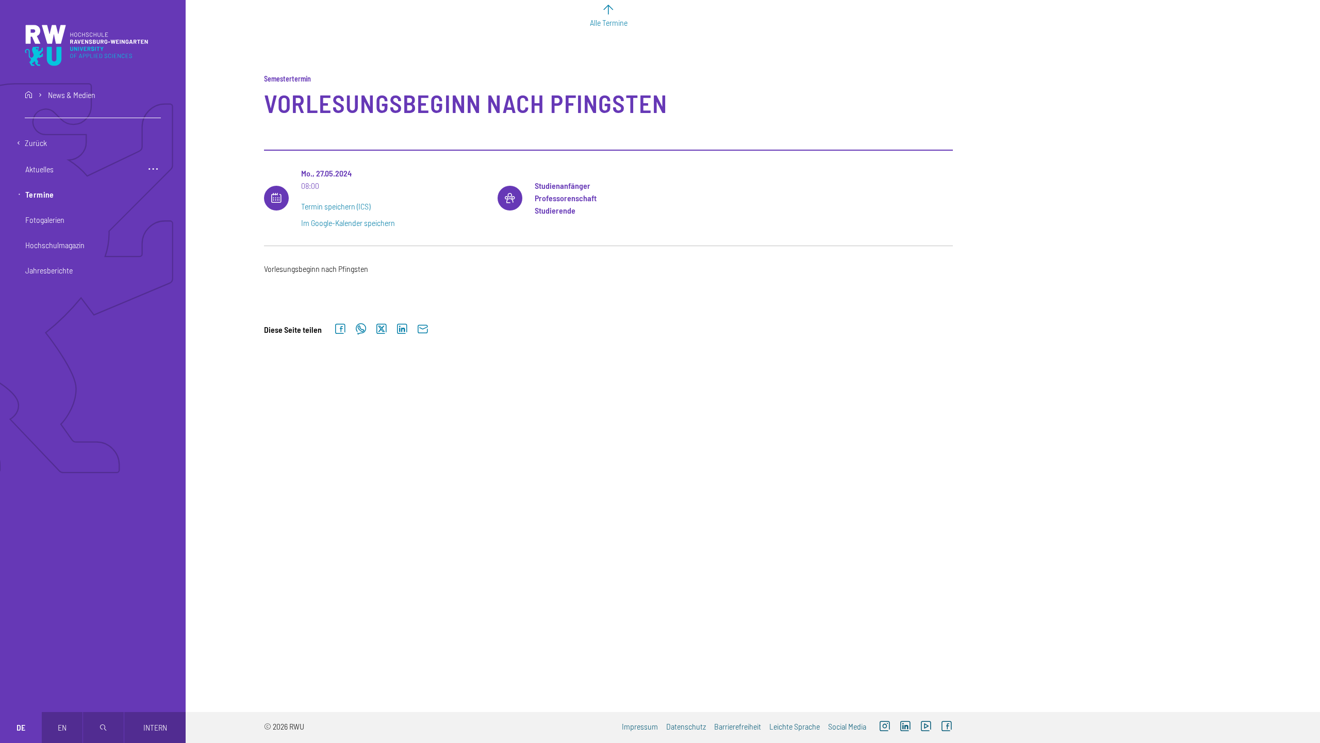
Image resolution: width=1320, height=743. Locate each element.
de (20, 727)
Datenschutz (686, 726)
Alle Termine (609, 22)
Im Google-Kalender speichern (348, 223)
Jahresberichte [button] (49, 270)
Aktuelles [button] (39, 169)
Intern (155, 727)
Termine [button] (39, 194)
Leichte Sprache (794, 726)
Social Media (847, 726)
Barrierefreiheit (737, 726)
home (29, 95)
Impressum (640, 726)
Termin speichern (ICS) (335, 206)
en (62, 727)
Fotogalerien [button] (44, 219)
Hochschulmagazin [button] (55, 245)
